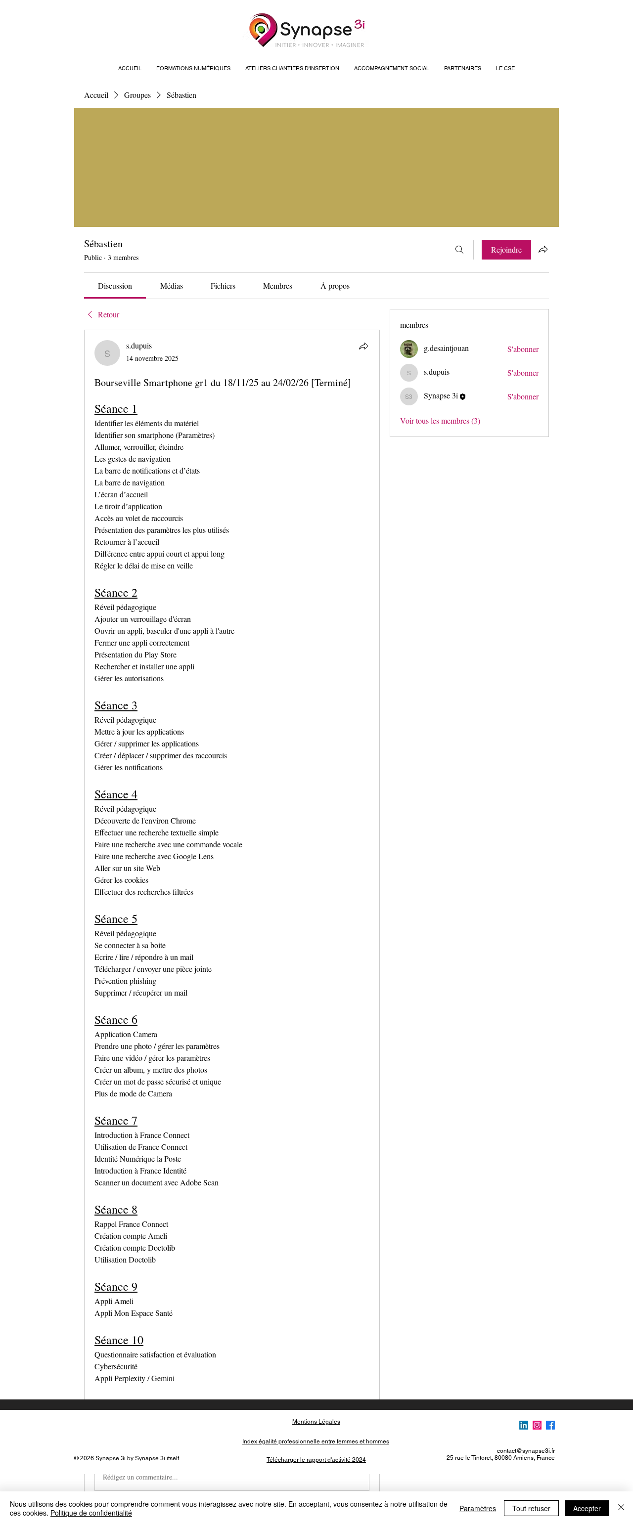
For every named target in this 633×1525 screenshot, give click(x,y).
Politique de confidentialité (91, 1513)
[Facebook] (550, 1425)
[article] (232, 917)
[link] (115, 285)
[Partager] (363, 346)
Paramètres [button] (477, 1508)
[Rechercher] (459, 250)
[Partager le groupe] (543, 249)
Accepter (587, 1508)
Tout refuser (531, 1508)
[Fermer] (621, 1508)
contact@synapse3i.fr (526, 1450)
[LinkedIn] (523, 1425)
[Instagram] (537, 1425)
